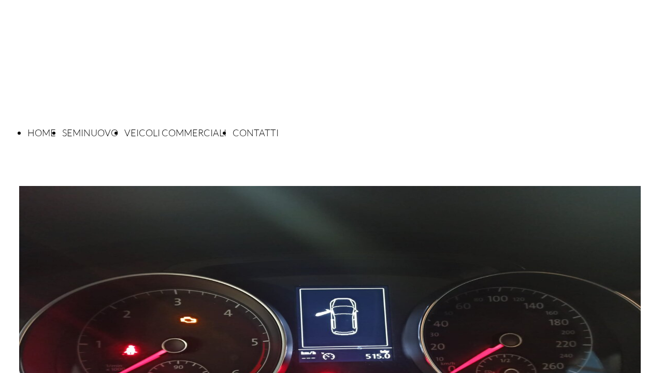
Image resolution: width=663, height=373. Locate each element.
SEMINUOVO (90, 132)
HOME (41, 132)
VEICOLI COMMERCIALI (175, 132)
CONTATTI (256, 132)
